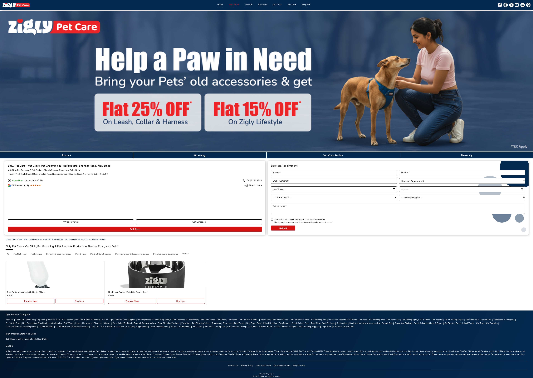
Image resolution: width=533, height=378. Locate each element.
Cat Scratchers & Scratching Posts (21, 326)
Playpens (98, 323)
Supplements (142, 326)
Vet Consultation (263, 365)
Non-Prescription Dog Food (34, 323)
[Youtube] (516, 4)
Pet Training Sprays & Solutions (416, 319)
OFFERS (248, 4)
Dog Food (41, 319)
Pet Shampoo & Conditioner (185, 319)
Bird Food (208, 326)
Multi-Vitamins (55, 323)
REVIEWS (262, 4)
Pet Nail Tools (53, 319)
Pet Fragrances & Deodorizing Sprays (154, 319)
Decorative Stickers (403, 323)
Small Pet (30, 319)
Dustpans (216, 323)
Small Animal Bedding (267, 323)
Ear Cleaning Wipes (201, 323)
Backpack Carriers (249, 326)
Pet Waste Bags (13, 323)
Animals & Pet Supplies (269, 326)
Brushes (130, 326)
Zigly (14, 339)
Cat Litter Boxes (63, 326)
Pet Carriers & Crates (299, 319)
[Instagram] (505, 4)
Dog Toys (250, 323)
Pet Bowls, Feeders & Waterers (342, 319)
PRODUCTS (234, 4)
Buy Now (79, 301)
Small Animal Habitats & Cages (428, 323)
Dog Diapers (284, 323)
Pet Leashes (67, 319)
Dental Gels (387, 323)
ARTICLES (277, 4)
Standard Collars (45, 326)
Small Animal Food (300, 323)
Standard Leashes (80, 326)
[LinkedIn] (522, 4)
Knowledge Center (281, 365)
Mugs (77, 323)
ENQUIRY (306, 4)
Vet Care (9, 319)
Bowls (173, 326)
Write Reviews (70, 221)
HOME (220, 4)
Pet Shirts (221, 319)
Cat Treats (449, 323)
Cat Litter (95, 326)
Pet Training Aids (318, 319)
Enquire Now (30, 301)
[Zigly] (16, 5)
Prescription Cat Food (122, 323)
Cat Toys (480, 323)
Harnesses (87, 323)
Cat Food (20, 319)
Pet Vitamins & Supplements (478, 319)
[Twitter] (511, 4)
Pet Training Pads (377, 319)
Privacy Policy (247, 365)
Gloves (107, 323)
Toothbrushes (184, 326)
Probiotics (185, 323)
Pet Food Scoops (207, 319)
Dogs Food (326, 326)
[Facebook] (499, 4)
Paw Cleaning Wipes (454, 319)
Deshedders (341, 323)
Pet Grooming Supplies (309, 326)
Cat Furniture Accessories (112, 326)
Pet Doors (232, 319)
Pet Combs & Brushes (248, 319)
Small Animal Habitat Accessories (364, 323)
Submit (283, 228)
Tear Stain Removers (159, 326)
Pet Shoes (265, 319)
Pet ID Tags (107, 319)
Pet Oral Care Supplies (125, 319)
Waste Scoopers (289, 326)
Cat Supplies (492, 323)
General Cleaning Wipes (145, 323)
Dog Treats (239, 323)
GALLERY (292, 4)
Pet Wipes (68, 323)
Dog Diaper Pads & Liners (322, 323)
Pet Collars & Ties (280, 319)
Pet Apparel (437, 319)
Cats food (337, 326)
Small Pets (349, 326)
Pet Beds (363, 319)
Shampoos (227, 323)
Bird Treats (197, 326)
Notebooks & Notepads (503, 319)
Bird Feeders (233, 326)
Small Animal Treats (465, 323)
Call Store (135, 229)
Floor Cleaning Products (168, 323)
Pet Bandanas (393, 319)
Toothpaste (220, 326)
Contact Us (233, 365)
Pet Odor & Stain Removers (87, 319)
